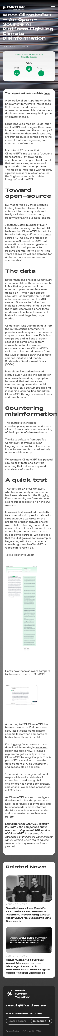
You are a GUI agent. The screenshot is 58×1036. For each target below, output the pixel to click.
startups (29, 100)
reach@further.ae (26, 1005)
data (26, 136)
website (10, 505)
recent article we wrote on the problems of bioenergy (25, 520)
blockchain (22, 173)
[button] (52, 8)
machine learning (19, 391)
